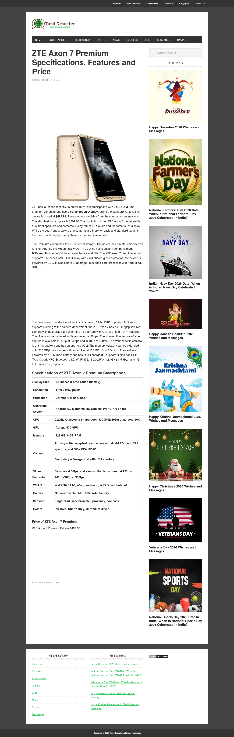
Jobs (34, 692)
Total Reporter (53, 24)
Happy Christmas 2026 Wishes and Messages (175, 488)
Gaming (36, 685)
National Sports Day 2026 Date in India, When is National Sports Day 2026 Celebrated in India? (175, 621)
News (35, 700)
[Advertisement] (87, 109)
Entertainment (39, 678)
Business (37, 664)
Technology (52, 582)
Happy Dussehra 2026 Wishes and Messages (175, 129)
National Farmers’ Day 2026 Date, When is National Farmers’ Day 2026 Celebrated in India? (174, 214)
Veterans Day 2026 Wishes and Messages (172, 549)
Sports (35, 707)
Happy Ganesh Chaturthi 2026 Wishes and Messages (171, 335)
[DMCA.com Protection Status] (158, 657)
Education (37, 671)
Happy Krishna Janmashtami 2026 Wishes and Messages (175, 418)
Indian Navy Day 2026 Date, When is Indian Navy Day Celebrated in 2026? (174, 287)
